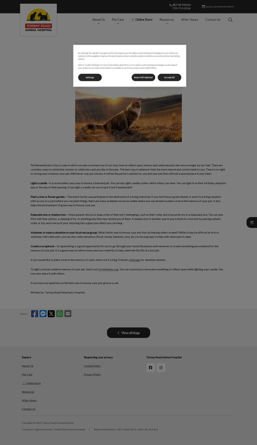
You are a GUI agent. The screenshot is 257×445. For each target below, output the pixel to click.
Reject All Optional (143, 77)
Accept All (169, 77)
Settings (90, 77)
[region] (130, 65)
